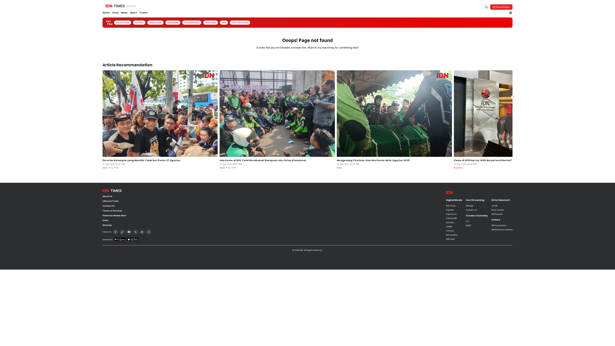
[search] (486, 7)
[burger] (510, 13)
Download (107, 239)
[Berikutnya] (513, 97)
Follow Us (106, 232)
